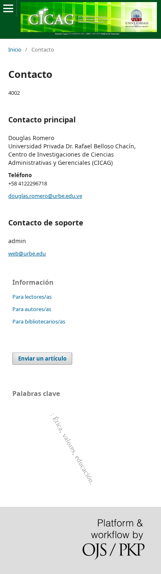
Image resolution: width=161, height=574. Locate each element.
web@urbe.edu (27, 253)
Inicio (14, 49)
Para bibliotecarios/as (38, 321)
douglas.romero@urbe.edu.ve (45, 195)
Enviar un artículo (42, 358)
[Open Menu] (8, 8)
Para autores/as (31, 309)
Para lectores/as (32, 296)
